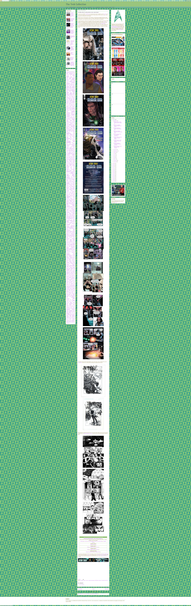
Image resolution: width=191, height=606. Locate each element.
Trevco (74, 304)
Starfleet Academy (72, 277)
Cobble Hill (68, 109)
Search (110, 7)
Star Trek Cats (71, 274)
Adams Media (72, 76)
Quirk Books (73, 246)
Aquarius (71, 80)
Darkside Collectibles (70, 123)
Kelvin (68, 183)
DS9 (69, 130)
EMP (74, 137)
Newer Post (80, 589)
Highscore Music (69, 168)
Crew (70, 118)
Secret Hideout (68, 263)
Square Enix (73, 272)
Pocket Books (72, 239)
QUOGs (68, 247)
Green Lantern (72, 161)
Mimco (67, 204)
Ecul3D (74, 134)
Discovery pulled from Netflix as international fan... (117, 129)
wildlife (67, 317)
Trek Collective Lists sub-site (116, 27)
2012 (114, 174)
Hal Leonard (72, 163)
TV (69, 306)
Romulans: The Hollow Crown (71, 256)
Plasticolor (70, 237)
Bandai (72, 84)
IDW (95, 580)
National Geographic (72, 214)
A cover (104, 21)
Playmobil (73, 238)
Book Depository (90, 541)
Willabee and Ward (72, 318)
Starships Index (98, 7)
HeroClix (68, 167)
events (67, 140)
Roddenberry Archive (71, 253)
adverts (68, 77)
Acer (70, 75)
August (115, 152)
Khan (74, 183)
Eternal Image (69, 139)
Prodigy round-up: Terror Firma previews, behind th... (118, 123)
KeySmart (71, 183)
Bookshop (82, 541)
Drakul (72, 129)
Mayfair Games (69, 201)
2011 (114, 175)
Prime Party (70, 243)
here (116, 202)
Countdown (73, 114)
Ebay (91, 544)
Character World (71, 104)
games (73, 154)
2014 (114, 171)
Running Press (69, 260)
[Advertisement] (93, 571)
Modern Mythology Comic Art (88, 433)
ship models (72, 265)
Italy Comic (72, 178)
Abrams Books (72, 74)
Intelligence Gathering (71, 175)
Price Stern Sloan (72, 242)
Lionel (72, 192)
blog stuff (69, 90)
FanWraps (68, 146)
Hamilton (74, 164)
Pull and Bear (68, 245)
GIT (67, 158)
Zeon (70, 322)
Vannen (74, 310)
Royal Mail (72, 258)
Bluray (73, 91)
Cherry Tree (73, 105)
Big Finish (69, 88)
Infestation (73, 174)
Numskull (73, 223)
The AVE (68, 285)
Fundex (67, 152)
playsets (68, 239)
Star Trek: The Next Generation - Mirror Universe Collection (93, 538)
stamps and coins (70, 273)
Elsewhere (73, 136)
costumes (68, 114)
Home (93, 589)
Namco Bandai (72, 213)
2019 (114, 164)
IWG (69, 179)
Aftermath (70, 77)
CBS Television (69, 103)
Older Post (107, 589)
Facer (70, 143)
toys (71, 302)
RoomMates (73, 256)
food (71, 149)
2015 (114, 170)
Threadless (68, 295)
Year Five (69, 321)
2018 (114, 166)
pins (69, 235)
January (115, 161)
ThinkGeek (68, 294)
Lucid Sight (73, 195)
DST (67, 131)
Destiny (70, 125)
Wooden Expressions (69, 320)
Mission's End (72, 206)
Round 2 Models (70, 257)
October (115, 149)
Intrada (72, 177)
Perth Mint (68, 233)
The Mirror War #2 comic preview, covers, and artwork (117, 141)
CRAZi (71, 116)
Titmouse (68, 298)
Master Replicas (69, 199)
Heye (71, 167)
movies (73, 210)
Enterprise (68, 138)
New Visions (68, 217)
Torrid (71, 300)
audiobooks (68, 83)
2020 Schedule (79, 7)
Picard (68, 234)
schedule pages (114, 26)
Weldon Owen (69, 315)
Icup (70, 173)
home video (72, 170)
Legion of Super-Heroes (71, 188)
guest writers (68, 162)
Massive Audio (72, 198)
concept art (73, 112)
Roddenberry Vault (71, 254)
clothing (73, 108)
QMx (69, 246)
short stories (72, 267)
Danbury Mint (68, 122)
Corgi (74, 113)
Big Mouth (73, 88)
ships (67, 266)
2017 (114, 167)
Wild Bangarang (72, 316)
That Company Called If (72, 284)
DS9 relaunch (72, 130)
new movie (68, 216)
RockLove (73, 252)
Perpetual (73, 232)
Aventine (68, 84)
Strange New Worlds (70, 281)
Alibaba (67, 78)
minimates (68, 205)
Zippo (72, 322)
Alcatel (74, 77)
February (115, 160)
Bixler (70, 89)
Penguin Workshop (69, 232)
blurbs (68, 92)
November (115, 120)
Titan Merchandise (71, 297)
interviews (68, 176)
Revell (71, 249)
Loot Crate (68, 194)
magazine (68, 196)
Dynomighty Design (71, 132)
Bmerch (71, 92)
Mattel (71, 200)
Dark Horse (73, 122)
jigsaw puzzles (69, 180)
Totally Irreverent (69, 301)
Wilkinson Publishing (71, 317)
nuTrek (68, 224)
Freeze (74, 151)
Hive (74, 168)
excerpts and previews (91, 580)
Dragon (70, 129)
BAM (70, 84)
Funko (70, 152)
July (114, 153)
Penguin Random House (71, 231)
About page (120, 29)
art (80, 580)
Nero (72, 215)
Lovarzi (71, 194)
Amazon (86, 541)
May (114, 156)
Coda (70, 109)
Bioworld (68, 89)
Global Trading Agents (70, 158)
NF (72, 218)
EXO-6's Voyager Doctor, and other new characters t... (117, 135)
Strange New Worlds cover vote (73, 37)
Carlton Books (73, 102)
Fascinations (73, 146)
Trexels (68, 305)
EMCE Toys (69, 137)
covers (87, 580)
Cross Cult (73, 118)
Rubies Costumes (72, 259)
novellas (68, 222)
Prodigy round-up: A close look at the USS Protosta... (118, 147)
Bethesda (68, 87)
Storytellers (73, 280)
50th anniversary (70, 73)
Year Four (73, 321)
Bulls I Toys (71, 97)
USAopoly (73, 309)
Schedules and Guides (72, 7)
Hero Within (73, 166)
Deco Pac (73, 124)
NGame (74, 218)
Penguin (74, 230)
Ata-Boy (67, 82)
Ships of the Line (72, 266)
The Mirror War (104, 580)
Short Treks (68, 268)
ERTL (74, 138)
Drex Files (106, 7)
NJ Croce (68, 219)
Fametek (72, 144)
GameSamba (68, 155)
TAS (69, 282)
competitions (68, 112)
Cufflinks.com (68, 121)
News (67, 7)
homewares (69, 171)
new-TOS (69, 218)
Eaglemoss (69, 133)
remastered (71, 248)
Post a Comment (81, 584)
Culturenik (73, 121)
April (114, 157)
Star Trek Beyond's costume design (72, 58)
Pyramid (71, 245)
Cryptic (73, 119)
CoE (72, 109)
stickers (67, 280)
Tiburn (70, 295)
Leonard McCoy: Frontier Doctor (71, 190)
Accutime (68, 75)
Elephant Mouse (69, 136)
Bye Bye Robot (72, 99)
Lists (93, 7)
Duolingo (71, 131)
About (113, 7)
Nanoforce (68, 214)
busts (67, 99)
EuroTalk (74, 139)
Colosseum (71, 110)
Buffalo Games (69, 96)
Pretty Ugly (68, 242)
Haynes (68, 165)
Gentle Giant (70, 157)
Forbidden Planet (92, 549)
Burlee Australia (73, 98)
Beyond (70, 87)
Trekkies (70, 304)
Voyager (68, 313)
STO (70, 280)
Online (71, 226)
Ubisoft (72, 306)
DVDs (74, 131)
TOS (74, 300)
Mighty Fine (68, 203)
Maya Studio (73, 200)
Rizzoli (70, 251)
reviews (73, 249)
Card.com (69, 102)
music (71, 211)
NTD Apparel (69, 223)
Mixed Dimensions (72, 207)
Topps (70, 300)
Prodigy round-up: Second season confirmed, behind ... (118, 138)
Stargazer (68, 278)
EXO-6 (73, 142)
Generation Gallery (70, 156)
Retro (74, 248)
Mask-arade (68, 198)
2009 (114, 178)
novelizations (73, 221)
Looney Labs (73, 193)
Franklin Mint (70, 151)
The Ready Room (70, 289)
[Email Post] (83, 579)
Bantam (74, 84)
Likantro (70, 192)
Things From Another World (98, 541)
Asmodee (68, 81)
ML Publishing (68, 208)
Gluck (74, 158)
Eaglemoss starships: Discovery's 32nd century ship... (118, 132)
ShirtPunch (68, 267)
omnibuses (73, 225)
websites (73, 314)
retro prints (68, 249)
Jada (70, 179)
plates (74, 237)
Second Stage (72, 262)
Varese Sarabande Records (71, 311)
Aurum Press (73, 83)
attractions (73, 82)
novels (70, 222)
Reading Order (90, 7)
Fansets (73, 145)
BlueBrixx (70, 91)
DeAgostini (70, 124)
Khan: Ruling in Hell (69, 184)
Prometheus (68, 244)
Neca (67, 215)
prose (74, 244)
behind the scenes (71, 86)
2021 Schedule (84, 7)
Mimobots (73, 204)
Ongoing (68, 226)
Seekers (68, 264)
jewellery (73, 179)
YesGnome (68, 322)
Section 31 (73, 263)
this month (73, 294)
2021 (114, 119)
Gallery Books (70, 153)
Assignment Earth (72, 81)
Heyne (74, 167)
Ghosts (74, 157)
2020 (114, 163)
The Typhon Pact (70, 292)
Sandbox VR (73, 260)
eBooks (71, 134)
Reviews (102, 7)
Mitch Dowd (68, 207)
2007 (114, 181)
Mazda (74, 201)
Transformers (71, 303)
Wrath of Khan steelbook (72, 53)
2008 (114, 179)
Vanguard (70, 310)
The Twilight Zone (72, 291)
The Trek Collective (76, 4)
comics (85, 580)
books (82, 580)
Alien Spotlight (72, 78)
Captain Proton (69, 101)
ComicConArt (80, 362)
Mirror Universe (99, 580)
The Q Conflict (72, 288)
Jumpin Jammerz (71, 181)
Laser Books (72, 187)
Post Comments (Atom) (95, 591)
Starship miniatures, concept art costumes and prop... (117, 144)
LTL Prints (70, 195)
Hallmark (70, 164)
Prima (67, 243)
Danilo (71, 122)
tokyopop (68, 299)
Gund (69, 163)
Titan (72, 295)
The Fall (70, 286)
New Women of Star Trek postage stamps (73, 19)
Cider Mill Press (69, 107)
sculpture (68, 262)
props (71, 244)
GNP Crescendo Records (71, 159)
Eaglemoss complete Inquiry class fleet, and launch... (117, 126)
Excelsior (73, 140)
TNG (107, 580)
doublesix (68, 129)
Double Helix (72, 128)
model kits (73, 208)
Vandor (67, 310)
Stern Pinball (70, 279)
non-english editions (71, 220)
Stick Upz (73, 279)
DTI (69, 131)
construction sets (70, 113)
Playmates (68, 238)
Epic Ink (72, 138)
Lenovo (67, 189)
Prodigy (73, 243)
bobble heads (72, 93)
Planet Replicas (70, 236)
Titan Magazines (72, 296)
